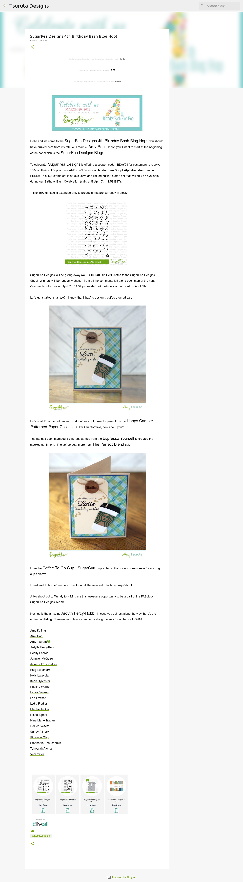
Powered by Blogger (123, 877)
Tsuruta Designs (29, 6)
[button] (32, 47)
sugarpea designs (41, 836)
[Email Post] (32, 832)
